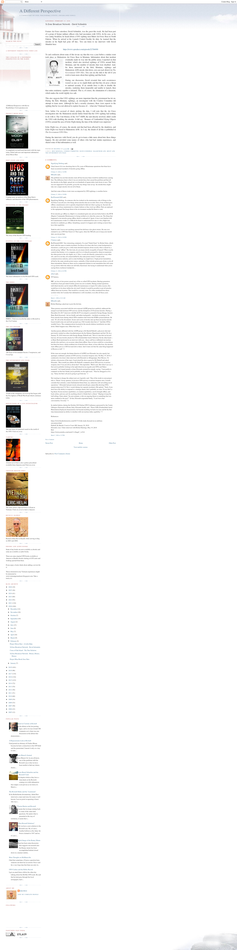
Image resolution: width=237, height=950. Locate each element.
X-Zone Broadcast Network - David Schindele (25, 647)
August (13, 622)
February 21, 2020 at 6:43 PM (58, 271)
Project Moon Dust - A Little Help (21, 644)
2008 (10, 702)
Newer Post (49, 443)
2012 (10, 690)
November (14, 612)
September (14, 618)
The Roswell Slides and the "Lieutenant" (22, 792)
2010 (10, 696)
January (13, 663)
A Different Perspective (40, 11)
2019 (10, 667)
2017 (10, 674)
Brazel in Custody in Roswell (27, 723)
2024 (10, 593)
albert (53, 274)
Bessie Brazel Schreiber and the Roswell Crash (27, 773)
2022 (10, 600)
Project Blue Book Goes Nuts (19, 659)
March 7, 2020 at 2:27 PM (58, 435)
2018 (10, 670)
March (12, 638)
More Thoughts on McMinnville (20, 857)
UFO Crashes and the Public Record (21, 869)
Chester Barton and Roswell (26, 806)
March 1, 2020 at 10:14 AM (58, 298)
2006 (10, 709)
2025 (10, 590)
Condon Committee (71, 151)
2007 (10, 706)
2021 (10, 603)
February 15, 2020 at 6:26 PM (58, 237)
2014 (10, 683)
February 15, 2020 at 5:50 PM (58, 194)
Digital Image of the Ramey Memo (28, 840)
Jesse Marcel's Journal (24, 755)
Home (81, 443)
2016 (10, 677)
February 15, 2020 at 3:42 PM (58, 172)
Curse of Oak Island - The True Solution (23, 650)
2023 (10, 596)
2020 (10, 606)
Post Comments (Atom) (62, 454)
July (12, 625)
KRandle (54, 174)
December (14, 609)
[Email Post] (72, 149)
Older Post (112, 443)
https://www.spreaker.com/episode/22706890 (80, 49)
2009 (10, 699)
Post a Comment (49, 439)
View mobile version (81, 447)
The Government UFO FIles (55, 153)
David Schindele (86, 151)
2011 (10, 693)
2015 (10, 680)
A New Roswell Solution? (25, 823)
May (12, 631)
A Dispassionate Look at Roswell (20, 740)
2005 (10, 712)
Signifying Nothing (57, 163)
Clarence (54, 240)
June (12, 628)
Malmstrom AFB (99, 151)
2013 (10, 686)
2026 (10, 587)
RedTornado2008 (57, 197)
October (13, 615)
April (12, 634)
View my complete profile (28, 894)
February (13, 641)
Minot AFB (111, 151)
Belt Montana (57, 151)
